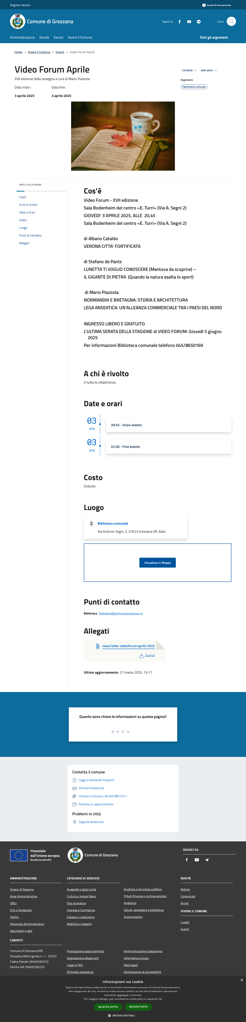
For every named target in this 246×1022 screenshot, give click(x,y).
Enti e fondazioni (21, 910)
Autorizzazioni (133, 917)
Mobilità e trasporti (79, 924)
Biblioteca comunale (113, 523)
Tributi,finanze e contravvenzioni (145, 896)
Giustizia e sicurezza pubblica (143, 889)
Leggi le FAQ (75, 965)
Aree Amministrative (23, 896)
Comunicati (188, 896)
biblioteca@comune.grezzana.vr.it (121, 613)
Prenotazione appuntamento (85, 951)
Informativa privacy (136, 958)
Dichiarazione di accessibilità (142, 972)
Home (18, 52)
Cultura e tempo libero (81, 896)
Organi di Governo (22, 889)
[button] (123, 1015)
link (160, 999)
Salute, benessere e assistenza (144, 910)
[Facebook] (178, 21)
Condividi (187, 70)
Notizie (185, 889)
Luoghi (185, 922)
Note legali (131, 965)
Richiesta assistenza (80, 972)
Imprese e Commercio (81, 910)
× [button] (241, 980)
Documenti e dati (21, 931)
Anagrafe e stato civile (81, 889)
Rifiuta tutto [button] (138, 1006)
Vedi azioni (207, 70)
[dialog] (123, 999)
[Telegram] (197, 21)
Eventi (60, 52)
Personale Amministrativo (27, 924)
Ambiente (130, 903)
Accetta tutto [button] (108, 1007)
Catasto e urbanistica (81, 917)
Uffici (13, 903)
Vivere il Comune (39, 52)
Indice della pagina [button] (30, 184)
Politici (14, 917)
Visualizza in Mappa (157, 562)
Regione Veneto (20, 5)
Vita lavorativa (76, 903)
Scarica (150, 655)
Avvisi (185, 903)
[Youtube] (187, 21)
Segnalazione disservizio (83, 958)
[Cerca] (231, 21)
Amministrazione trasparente (143, 951)
